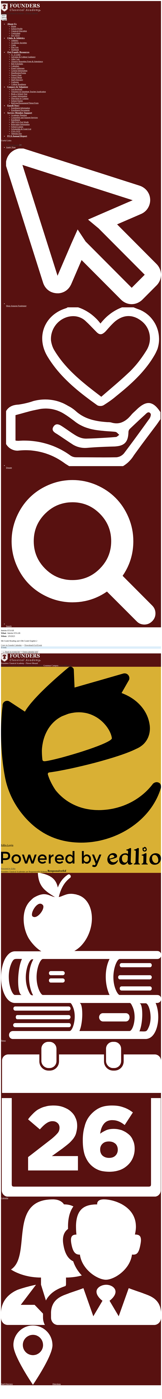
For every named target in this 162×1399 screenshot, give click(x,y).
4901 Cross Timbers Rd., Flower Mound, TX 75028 (22, 665)
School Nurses (17, 101)
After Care (15, 59)
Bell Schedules (17, 64)
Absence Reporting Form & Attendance (27, 61)
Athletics (14, 40)
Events (3, 647)
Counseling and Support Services (24, 117)
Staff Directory (17, 80)
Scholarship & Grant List (21, 129)
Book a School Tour (19, 94)
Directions (57, 1384)
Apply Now (11, 147)
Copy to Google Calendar (11, 645)
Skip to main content (9, 2)
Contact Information (19, 96)
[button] (12, 24)
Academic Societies (19, 43)
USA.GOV (15, 131)
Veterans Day (16, 133)
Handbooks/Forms (18, 73)
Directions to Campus (19, 98)
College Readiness (18, 84)
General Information (19, 71)
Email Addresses (17, 68)
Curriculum (15, 33)
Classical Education (19, 31)
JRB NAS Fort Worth (20, 122)
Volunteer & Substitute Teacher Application (28, 92)
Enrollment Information (20, 108)
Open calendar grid (30, 652)
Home (13, 26)
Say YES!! (15, 35)
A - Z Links (16, 55)
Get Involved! (16, 89)
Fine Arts (14, 47)
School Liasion (17, 127)
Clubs (13, 45)
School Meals (16, 77)
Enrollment (15, 120)
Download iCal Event (33, 645)
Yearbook (15, 50)
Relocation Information (20, 124)
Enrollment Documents (20, 110)
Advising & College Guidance (23, 57)
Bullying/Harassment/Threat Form (24, 103)
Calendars (15, 66)
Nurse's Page (16, 75)
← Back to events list (11, 652)
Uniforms (15, 82)
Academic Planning (19, 115)
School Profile (17, 29)
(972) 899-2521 (65, 665)
